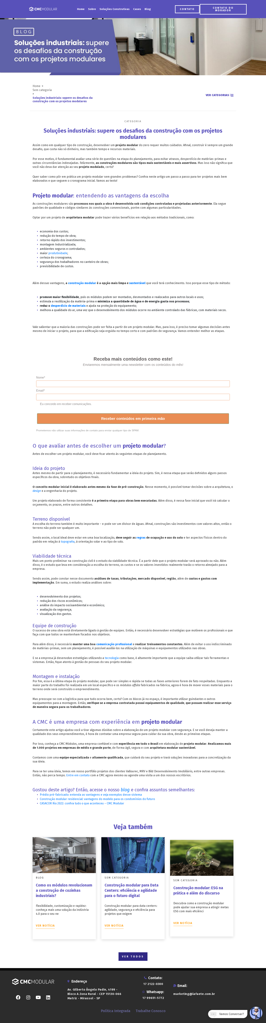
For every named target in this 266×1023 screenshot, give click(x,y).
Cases (137, 9)
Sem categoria (42, 90)
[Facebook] (18, 997)
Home (81, 9)
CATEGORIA (133, 121)
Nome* (40, 377)
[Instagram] (28, 997)
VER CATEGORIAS (218, 95)
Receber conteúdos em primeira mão (133, 419)
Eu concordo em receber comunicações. (66, 404)
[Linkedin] (48, 997)
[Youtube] (38, 997)
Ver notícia (45, 925)
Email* (40, 390)
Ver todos (133, 956)
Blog (148, 9)
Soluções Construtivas (115, 9)
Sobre (92, 9)
